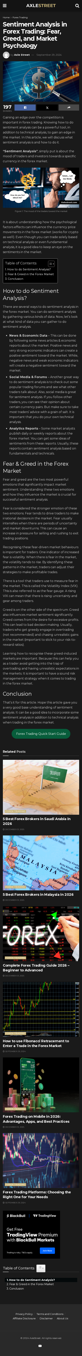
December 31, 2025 (14, 829)
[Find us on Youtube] (40, 1346)
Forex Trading (20, 17)
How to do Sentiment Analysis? (29, 269)
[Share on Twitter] (47, 107)
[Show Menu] (4, 6)
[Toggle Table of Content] (49, 264)
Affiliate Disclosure (24, 1318)
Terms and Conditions (50, 1313)
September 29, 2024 (49, 54)
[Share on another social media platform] (69, 107)
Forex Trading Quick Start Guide (41, 734)
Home (6, 17)
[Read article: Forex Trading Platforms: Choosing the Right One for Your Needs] (41, 1160)
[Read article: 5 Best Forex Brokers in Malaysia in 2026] (41, 862)
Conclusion (15, 279)
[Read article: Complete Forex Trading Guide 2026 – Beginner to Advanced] (41, 933)
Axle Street (22, 54)
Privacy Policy (24, 1313)
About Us (62, 1318)
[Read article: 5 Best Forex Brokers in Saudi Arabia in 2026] (41, 787)
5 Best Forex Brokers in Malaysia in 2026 (38, 894)
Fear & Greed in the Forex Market (31, 274)
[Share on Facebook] (25, 107)
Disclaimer (46, 1318)
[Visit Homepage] (41, 6)
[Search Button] (77, 6)
